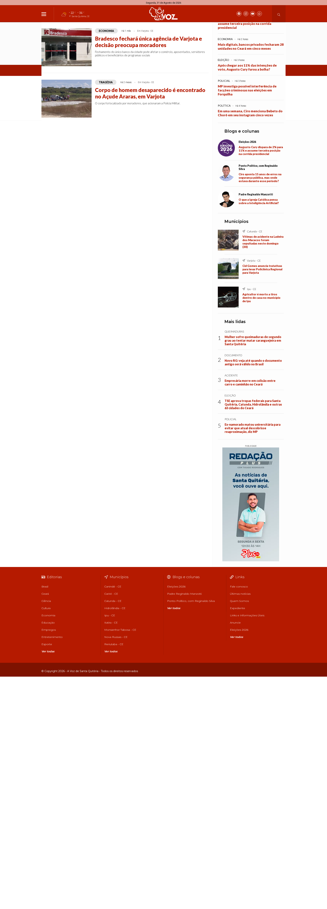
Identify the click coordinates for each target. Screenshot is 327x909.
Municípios (236, 221)
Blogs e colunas (241, 131)
